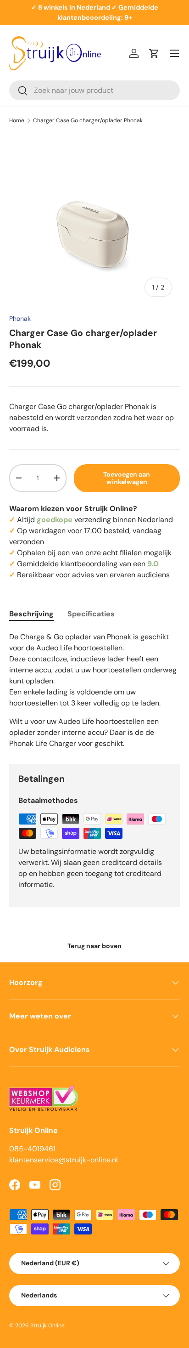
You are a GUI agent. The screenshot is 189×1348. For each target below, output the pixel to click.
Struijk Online (47, 1325)
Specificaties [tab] (91, 614)
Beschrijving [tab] (31, 614)
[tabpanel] (94, 690)
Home (16, 120)
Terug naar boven (94, 946)
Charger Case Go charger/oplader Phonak (88, 120)
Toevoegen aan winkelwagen (126, 478)
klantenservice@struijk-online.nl (63, 1160)
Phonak (20, 318)
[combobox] (94, 90)
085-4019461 (32, 1149)
